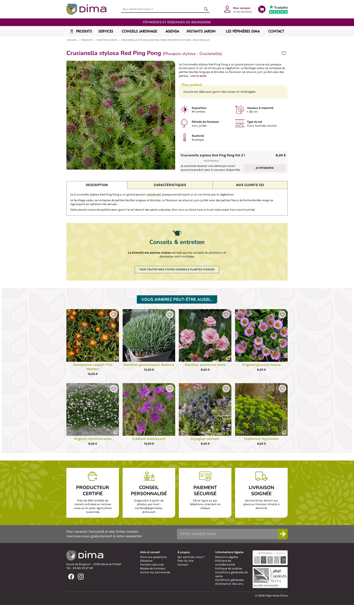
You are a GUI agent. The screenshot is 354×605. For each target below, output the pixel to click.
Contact (183, 564)
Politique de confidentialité (225, 562)
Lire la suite (198, 76)
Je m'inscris (265, 168)
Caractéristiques (170, 185)
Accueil (72, 40)
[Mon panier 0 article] (262, 9)
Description (97, 185)
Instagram (81, 577)
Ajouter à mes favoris (284, 53)
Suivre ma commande (155, 572)
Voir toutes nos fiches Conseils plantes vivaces (177, 269)
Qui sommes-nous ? (191, 557)
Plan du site (185, 560)
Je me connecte (242, 9)
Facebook (71, 577)
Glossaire (146, 560)
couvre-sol (154, 194)
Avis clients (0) (250, 185)
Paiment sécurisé (152, 564)
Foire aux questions (153, 557)
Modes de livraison (152, 568)
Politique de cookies (228, 568)
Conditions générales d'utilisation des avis (229, 581)
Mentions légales (226, 557)
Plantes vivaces (107, 40)
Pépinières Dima (86, 9)
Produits (87, 40)
